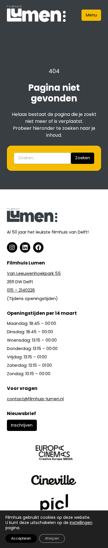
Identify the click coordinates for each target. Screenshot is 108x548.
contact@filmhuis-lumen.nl (35, 399)
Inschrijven (22, 425)
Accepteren (21, 538)
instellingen (81, 522)
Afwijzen (52, 538)
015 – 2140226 (21, 290)
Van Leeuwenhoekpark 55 (34, 273)
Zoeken (82, 158)
